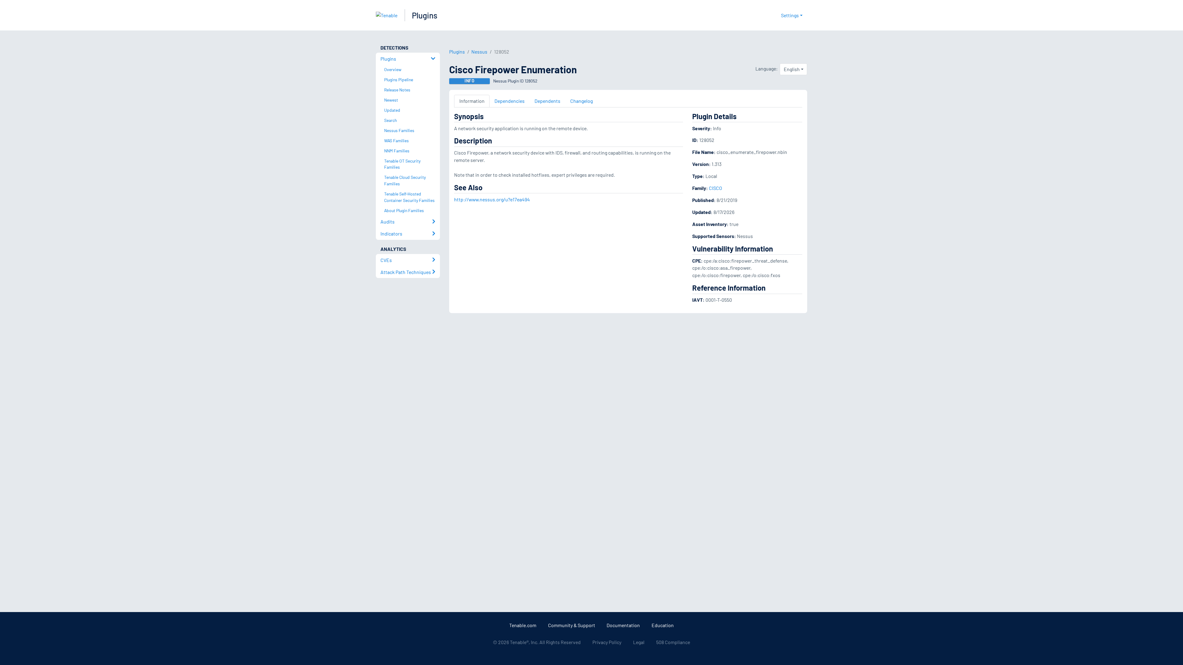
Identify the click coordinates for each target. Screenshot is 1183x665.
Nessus (479, 51)
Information (472, 101)
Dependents (547, 101)
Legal (638, 642)
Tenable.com (522, 625)
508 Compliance (673, 642)
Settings (790, 15)
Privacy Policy (606, 642)
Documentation (623, 625)
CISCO (715, 188)
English (792, 69)
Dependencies (509, 101)
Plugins (424, 15)
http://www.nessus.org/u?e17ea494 (492, 199)
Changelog (581, 101)
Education (663, 625)
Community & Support (571, 625)
